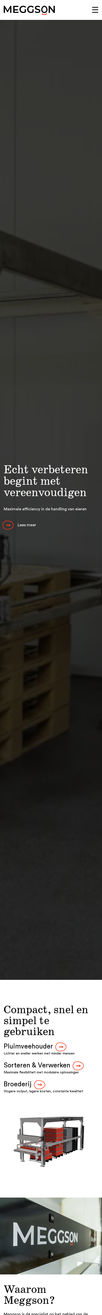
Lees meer (27, 525)
